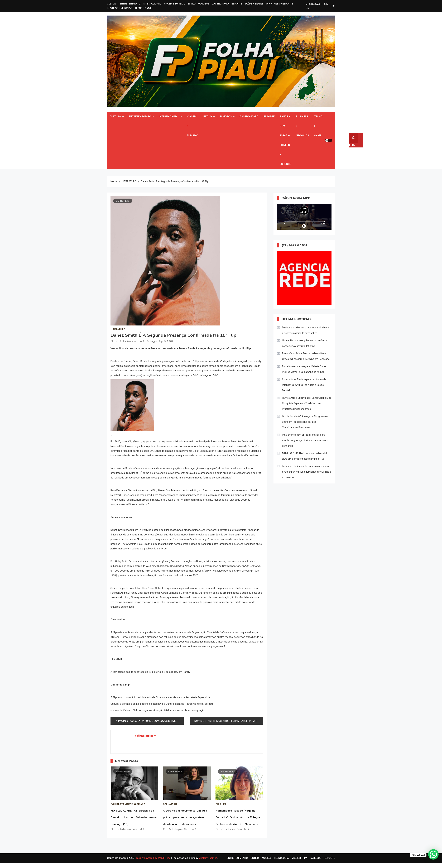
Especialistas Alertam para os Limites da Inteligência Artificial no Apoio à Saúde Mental (304, 385)
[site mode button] (328, 140)
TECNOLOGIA (281, 858)
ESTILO (192, 3)
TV (305, 858)
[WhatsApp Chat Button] (433, 854)
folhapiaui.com (128, 341)
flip (160, 341)
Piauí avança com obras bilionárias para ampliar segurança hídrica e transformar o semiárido (305, 440)
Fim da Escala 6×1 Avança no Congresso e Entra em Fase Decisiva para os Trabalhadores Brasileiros (305, 422)
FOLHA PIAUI (170, 804)
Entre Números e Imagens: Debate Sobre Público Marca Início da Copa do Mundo (304, 369)
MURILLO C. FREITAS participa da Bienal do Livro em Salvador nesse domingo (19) (134, 817)
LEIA (352, 145)
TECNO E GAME (143, 8)
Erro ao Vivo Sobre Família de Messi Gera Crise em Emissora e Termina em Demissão (306, 356)
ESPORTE (237, 3)
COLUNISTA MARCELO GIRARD (128, 804)
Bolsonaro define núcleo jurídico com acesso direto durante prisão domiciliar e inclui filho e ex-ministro (306, 472)
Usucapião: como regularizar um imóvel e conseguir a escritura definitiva (304, 343)
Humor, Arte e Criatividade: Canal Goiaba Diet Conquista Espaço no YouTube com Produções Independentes (306, 403)
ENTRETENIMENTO (130, 3)
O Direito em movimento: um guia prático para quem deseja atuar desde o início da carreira (185, 817)
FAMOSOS (203, 3)
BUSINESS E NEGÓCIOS (119, 8)
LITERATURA (117, 329)
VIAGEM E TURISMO (174, 3)
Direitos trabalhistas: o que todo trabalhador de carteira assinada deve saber (306, 330)
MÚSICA (266, 858)
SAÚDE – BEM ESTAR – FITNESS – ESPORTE (268, 3)
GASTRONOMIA (220, 3)
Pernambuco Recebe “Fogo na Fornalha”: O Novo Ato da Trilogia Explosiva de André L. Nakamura (237, 817)
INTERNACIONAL (152, 3)
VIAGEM (296, 858)
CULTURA (112, 3)
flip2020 (168, 341)
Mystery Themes (208, 858)
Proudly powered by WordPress (152, 858)
